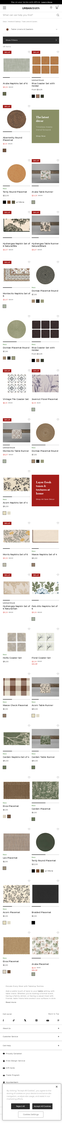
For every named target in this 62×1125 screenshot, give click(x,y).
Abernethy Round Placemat (12, 139)
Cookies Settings (31, 1114)
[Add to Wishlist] (29, 52)
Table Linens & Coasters (29, 21)
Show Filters (12, 40)
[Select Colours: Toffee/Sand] (33, 564)
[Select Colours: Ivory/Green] (33, 202)
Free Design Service (15, 1061)
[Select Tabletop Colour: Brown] (13, 202)
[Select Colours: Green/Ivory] (42, 301)
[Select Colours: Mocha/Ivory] (33, 301)
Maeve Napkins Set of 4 (44, 554)
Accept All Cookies (42, 1106)
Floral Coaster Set (41, 658)
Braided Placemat (41, 912)
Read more (11, 1002)
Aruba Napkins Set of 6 (15, 83)
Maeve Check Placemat (15, 705)
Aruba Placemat (40, 964)
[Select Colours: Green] (4, 93)
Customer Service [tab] (10, 1037)
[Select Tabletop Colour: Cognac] (9, 202)
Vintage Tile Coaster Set (16, 399)
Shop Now (41, 136)
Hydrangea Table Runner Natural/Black (45, 244)
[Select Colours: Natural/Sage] (4, 564)
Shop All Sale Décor (45, 499)
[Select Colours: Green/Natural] (4, 767)
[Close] (56, 1087)
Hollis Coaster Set (12, 658)
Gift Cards (10, 1068)
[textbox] (31, 28)
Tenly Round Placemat (15, 192)
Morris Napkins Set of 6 (15, 554)
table (40, 991)
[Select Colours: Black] (33, 96)
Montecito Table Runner (16, 451)
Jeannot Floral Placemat (45, 399)
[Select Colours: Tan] (37, 96)
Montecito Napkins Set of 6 (16, 294)
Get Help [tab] (7, 1046)
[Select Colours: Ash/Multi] (4, 868)
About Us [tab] (7, 1028)
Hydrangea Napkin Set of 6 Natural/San (16, 607)
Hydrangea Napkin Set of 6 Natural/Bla (16, 244)
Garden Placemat (41, 809)
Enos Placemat (11, 806)
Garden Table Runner (43, 757)
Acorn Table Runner (42, 705)
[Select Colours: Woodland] (42, 96)
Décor (5, 21)
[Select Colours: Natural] (4, 816)
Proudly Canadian (14, 1054)
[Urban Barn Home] (31, 8)
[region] (31, 1102)
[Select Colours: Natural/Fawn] (9, 513)
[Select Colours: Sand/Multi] (4, 306)
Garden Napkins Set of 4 (16, 757)
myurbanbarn (12, 1082)
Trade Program (13, 1075)
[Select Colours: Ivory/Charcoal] (4, 513)
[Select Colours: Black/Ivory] (37, 301)
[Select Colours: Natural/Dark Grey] (33, 409)
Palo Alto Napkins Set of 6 (45, 607)
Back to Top (53, 1014)
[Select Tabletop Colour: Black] (4, 202)
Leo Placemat (10, 858)
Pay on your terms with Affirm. (31, 2)
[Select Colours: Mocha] (4, 150)
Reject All (20, 1106)
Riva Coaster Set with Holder (43, 84)
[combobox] (31, 29)
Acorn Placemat (11, 912)
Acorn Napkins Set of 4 (15, 503)
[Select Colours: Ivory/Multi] (33, 619)
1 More (21, 202)
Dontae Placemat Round (45, 291)
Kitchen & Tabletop (14, 21)
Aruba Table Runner (42, 192)
